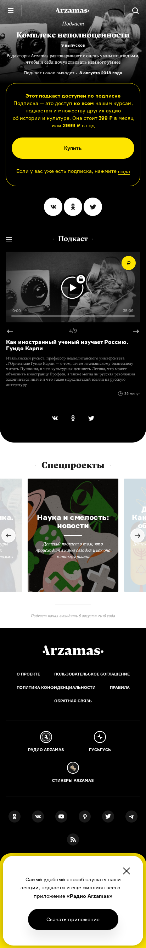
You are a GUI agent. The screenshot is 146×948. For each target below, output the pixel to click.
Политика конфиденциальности (56, 687)
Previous (133, 331)
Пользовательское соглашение (92, 674)
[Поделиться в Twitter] (93, 207)
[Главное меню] (10, 10)
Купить (73, 148)
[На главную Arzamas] (73, 10)
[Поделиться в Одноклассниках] (73, 207)
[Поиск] (135, 11)
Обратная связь (73, 700)
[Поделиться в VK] (53, 207)
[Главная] (73, 650)
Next (12, 331)
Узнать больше (73, 919)
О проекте (28, 674)
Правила (120, 687)
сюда (124, 171)
